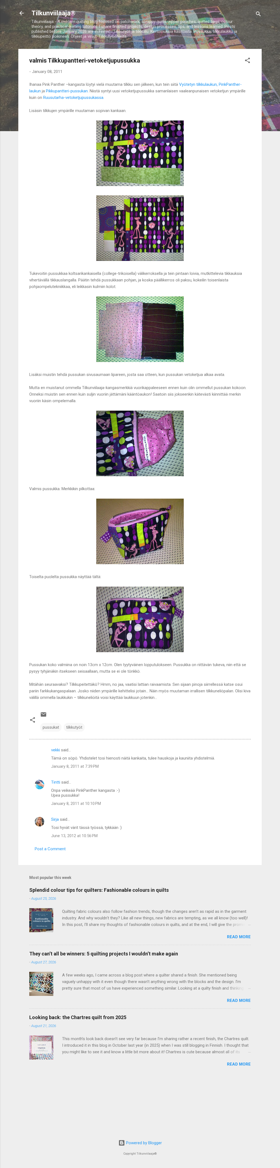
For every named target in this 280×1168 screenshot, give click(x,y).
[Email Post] (43, 716)
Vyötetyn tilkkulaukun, (198, 84)
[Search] (258, 15)
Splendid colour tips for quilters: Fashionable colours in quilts (99, 890)
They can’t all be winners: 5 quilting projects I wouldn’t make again (103, 954)
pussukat (51, 727)
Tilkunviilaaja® (53, 13)
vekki (55, 750)
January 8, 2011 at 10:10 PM (76, 803)
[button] (247, 61)
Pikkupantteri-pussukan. (67, 91)
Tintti (55, 782)
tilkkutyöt (74, 727)
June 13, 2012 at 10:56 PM (74, 835)
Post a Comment (50, 848)
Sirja (55, 819)
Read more (239, 936)
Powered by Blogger (143, 1142)
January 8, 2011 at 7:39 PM (75, 766)
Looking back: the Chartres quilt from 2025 (77, 1017)
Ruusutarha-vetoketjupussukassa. (73, 97)
